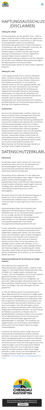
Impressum (18, 398)
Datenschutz (26, 398)
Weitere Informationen (30, 402)
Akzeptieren (23, 404)
